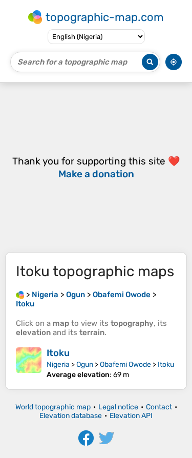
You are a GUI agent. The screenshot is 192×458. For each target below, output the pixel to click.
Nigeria (58, 364)
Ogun (84, 364)
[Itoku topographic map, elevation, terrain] (28, 363)
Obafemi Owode (125, 364)
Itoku (58, 353)
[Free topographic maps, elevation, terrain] (20, 294)
